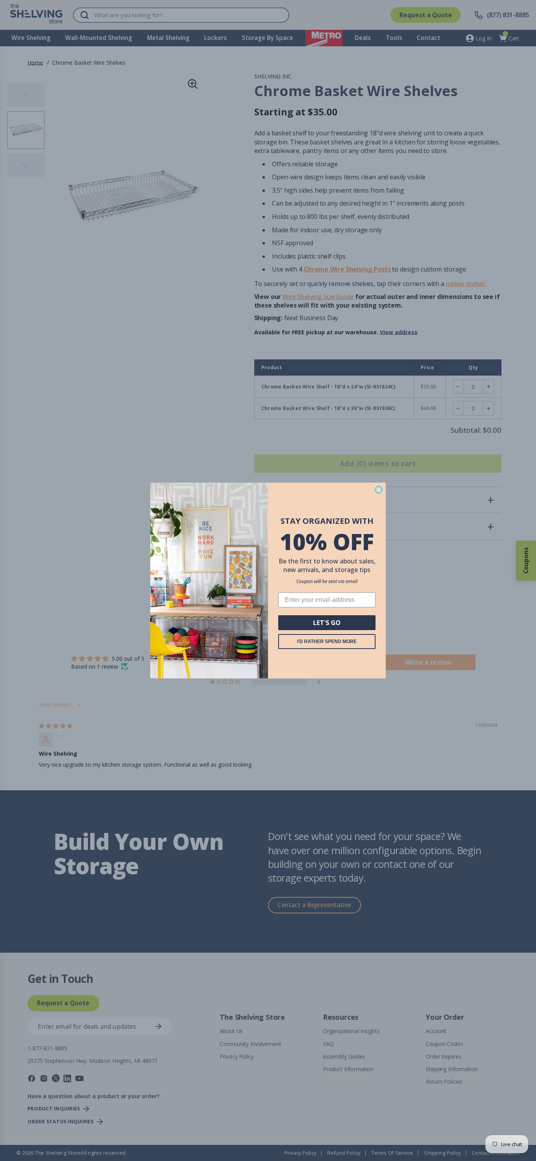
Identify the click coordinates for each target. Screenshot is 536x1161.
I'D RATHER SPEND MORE (327, 641)
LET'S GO (327, 622)
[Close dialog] (379, 490)
